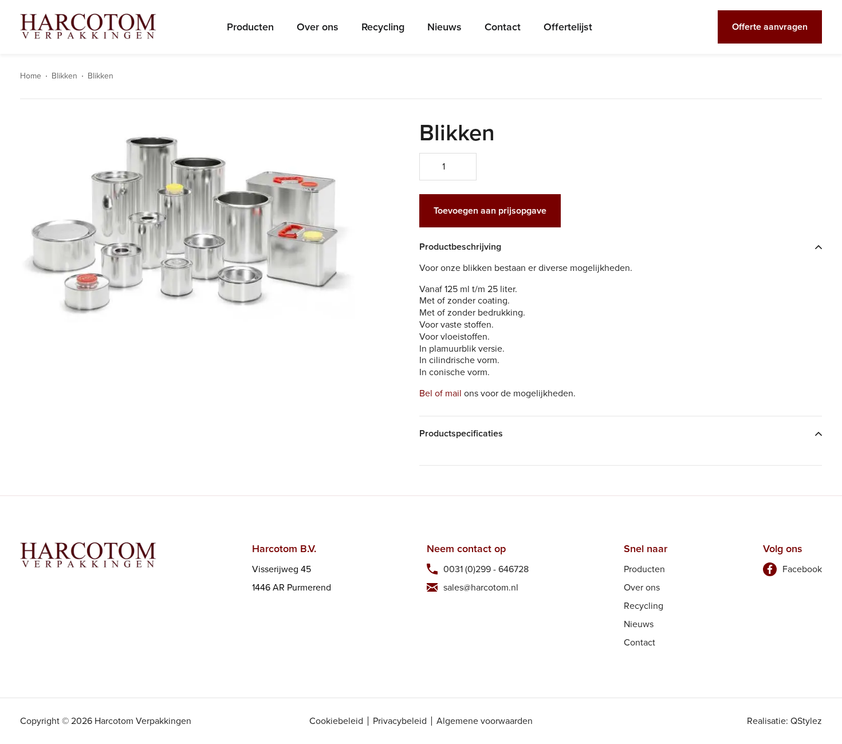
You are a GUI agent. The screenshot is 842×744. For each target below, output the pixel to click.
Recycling (382, 27)
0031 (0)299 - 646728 (486, 569)
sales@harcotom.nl (480, 587)
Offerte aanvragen (770, 26)
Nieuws (444, 27)
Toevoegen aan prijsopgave (490, 210)
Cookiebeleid (336, 721)
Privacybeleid (400, 721)
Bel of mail (440, 393)
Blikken (64, 76)
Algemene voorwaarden (484, 721)
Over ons (318, 27)
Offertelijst (568, 27)
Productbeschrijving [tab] (460, 247)
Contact (503, 27)
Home (30, 76)
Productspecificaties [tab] (461, 434)
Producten (250, 27)
